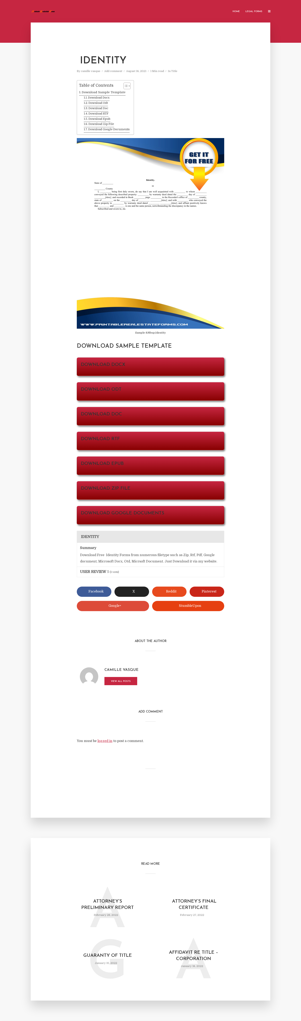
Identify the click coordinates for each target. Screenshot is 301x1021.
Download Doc (98, 108)
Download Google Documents (109, 129)
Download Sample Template (104, 92)
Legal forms (254, 11)
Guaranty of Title (107, 955)
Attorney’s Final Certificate (193, 904)
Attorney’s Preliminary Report (107, 904)
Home (236, 11)
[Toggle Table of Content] (125, 86)
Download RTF (98, 113)
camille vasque (90, 71)
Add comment (113, 71)
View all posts (121, 681)
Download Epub (99, 118)
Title (174, 71)
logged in (104, 741)
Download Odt (98, 103)
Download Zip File (101, 124)
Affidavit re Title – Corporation (193, 955)
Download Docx (99, 97)
